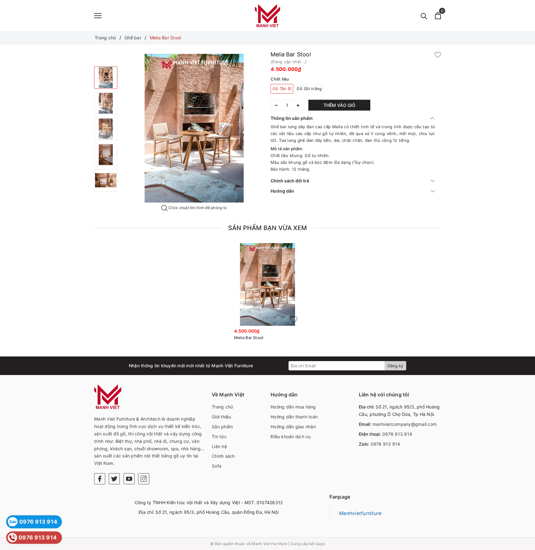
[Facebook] (99, 478)
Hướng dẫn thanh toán (294, 416)
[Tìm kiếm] (424, 15)
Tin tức (219, 436)
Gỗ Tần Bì (281, 88)
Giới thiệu (221, 416)
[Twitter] (114, 478)
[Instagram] (143, 478)
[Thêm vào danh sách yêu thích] (293, 319)
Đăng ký (395, 365)
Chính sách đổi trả (290, 180)
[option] (194, 128)
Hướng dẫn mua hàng (293, 406)
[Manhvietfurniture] (267, 15)
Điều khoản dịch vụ (291, 436)
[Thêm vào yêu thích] (438, 54)
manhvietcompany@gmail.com (404, 424)
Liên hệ (219, 446)
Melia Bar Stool (248, 337)
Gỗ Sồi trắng (309, 88)
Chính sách (223, 456)
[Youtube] (129, 478)
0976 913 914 (397, 434)
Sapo (320, 543)
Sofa (216, 466)
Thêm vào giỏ (339, 105)
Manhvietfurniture (360, 513)
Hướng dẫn (282, 191)
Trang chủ (222, 406)
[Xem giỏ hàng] (438, 15)
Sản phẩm (222, 426)
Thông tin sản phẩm (292, 118)
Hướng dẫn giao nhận (293, 426)
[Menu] (98, 15)
